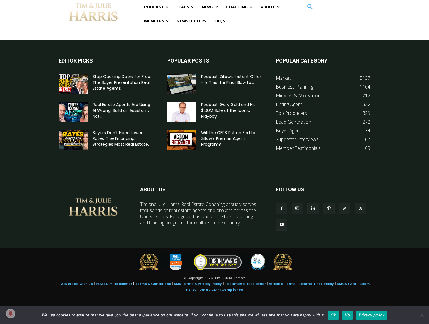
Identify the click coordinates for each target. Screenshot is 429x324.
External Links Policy (316, 283)
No (347, 315)
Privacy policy (371, 315)
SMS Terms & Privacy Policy (198, 283)
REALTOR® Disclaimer (114, 283)
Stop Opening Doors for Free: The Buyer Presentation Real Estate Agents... (122, 82)
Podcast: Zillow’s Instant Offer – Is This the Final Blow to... (231, 79)
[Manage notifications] (10, 313)
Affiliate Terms (282, 283)
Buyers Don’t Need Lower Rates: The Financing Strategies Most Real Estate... (122, 138)
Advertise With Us (77, 283)
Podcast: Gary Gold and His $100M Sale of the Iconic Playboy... (228, 110)
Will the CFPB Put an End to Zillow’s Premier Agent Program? (228, 138)
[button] (310, 7)
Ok (333, 315)
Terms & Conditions (153, 283)
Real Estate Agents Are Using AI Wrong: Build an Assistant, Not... (121, 110)
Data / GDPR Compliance (221, 289)
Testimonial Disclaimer (245, 283)
